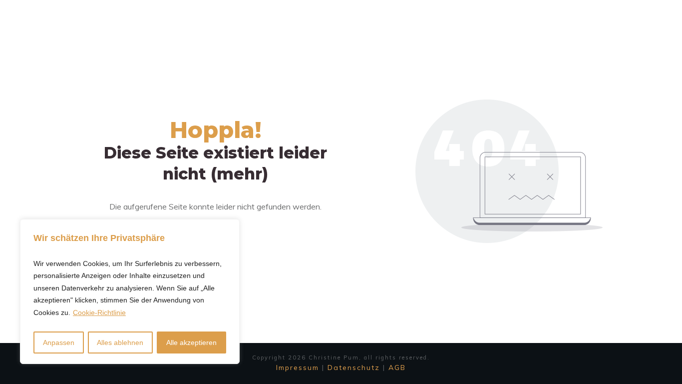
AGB (397, 367)
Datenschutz (354, 367)
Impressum (297, 367)
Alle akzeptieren (191, 342)
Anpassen (58, 342)
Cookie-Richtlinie (99, 312)
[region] (130, 291)
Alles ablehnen (120, 342)
